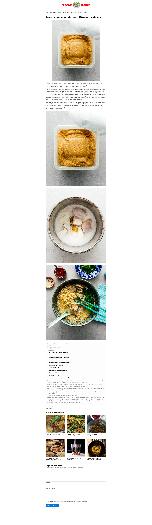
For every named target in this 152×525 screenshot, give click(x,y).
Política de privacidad (82, 12)
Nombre (48, 482)
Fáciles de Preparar (71, 12)
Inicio (47, 12)
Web (47, 494)
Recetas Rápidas (62, 12)
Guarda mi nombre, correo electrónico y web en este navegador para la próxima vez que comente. (67, 501)
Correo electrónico (51, 488)
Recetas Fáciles (53, 12)
